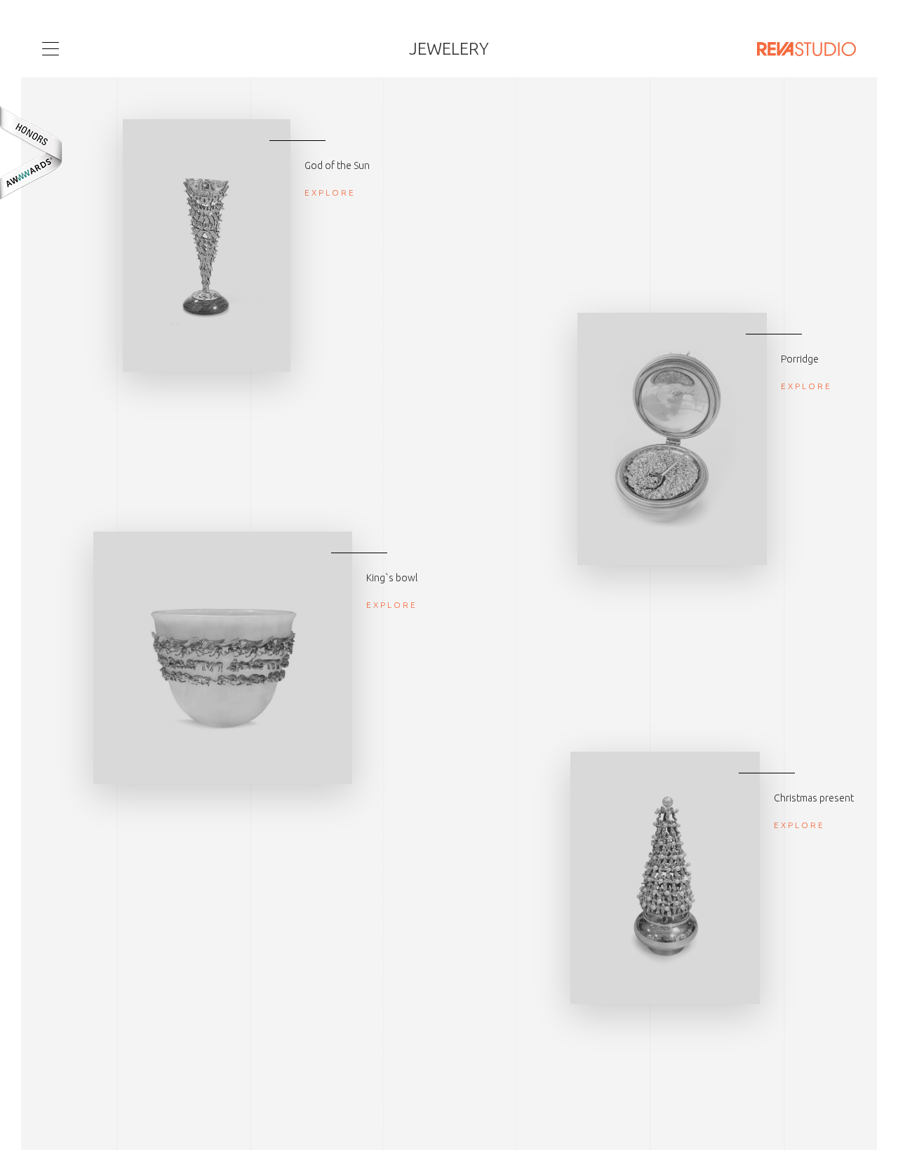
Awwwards (31, 152)
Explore (330, 192)
